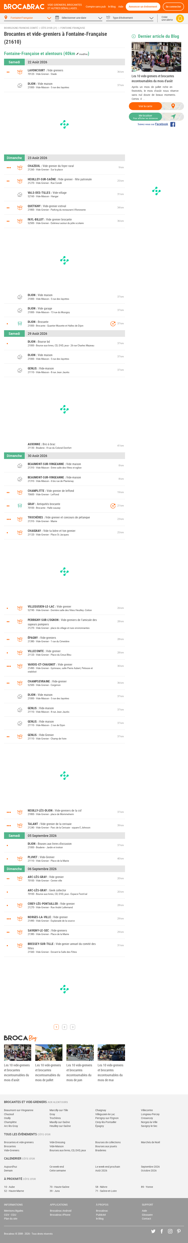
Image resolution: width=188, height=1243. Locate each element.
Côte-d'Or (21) (49, 28)
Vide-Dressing (57, 1142)
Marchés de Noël (150, 1142)
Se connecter (173, 6)
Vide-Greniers (11, 1150)
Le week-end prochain (107, 1166)
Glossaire (147, 1214)
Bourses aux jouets (106, 1146)
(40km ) (76, 53)
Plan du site (10, 1218)
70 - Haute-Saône (59, 1187)
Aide (120, 6)
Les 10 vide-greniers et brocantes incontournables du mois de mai (110, 1072)
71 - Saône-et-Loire (106, 1191)
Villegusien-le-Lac (105, 1114)
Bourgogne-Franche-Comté (21, 28)
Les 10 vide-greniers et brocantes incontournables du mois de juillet (48, 1072)
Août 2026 (101, 1170)
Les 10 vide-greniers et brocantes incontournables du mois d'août (153, 78)
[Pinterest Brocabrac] (181, 1234)
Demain (8, 1170)
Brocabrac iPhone (60, 1214)
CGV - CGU (10, 1214)
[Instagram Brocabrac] (173, 1234)
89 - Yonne (147, 1187)
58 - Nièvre (101, 1187)
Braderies (100, 1150)
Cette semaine (58, 1170)
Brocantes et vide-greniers (19, 1142)
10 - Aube (9, 1187)
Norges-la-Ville (149, 1122)
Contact (146, 1218)
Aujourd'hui (10, 1166)
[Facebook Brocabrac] (164, 1234)
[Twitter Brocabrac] (156, 1234)
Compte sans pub (96, 6)
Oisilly (7, 1118)
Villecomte (147, 1110)
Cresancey (147, 1118)
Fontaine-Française (72, 28)
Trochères (55, 1118)
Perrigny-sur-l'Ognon (107, 1118)
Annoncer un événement (143, 6)
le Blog (112, 6)
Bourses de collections (108, 1142)
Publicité (101, 1214)
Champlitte (10, 1122)
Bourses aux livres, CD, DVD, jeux (68, 1150)
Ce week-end (57, 1166)
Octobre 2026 (149, 1170)
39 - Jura (55, 1191)
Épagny (99, 1126)
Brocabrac (102, 1210)
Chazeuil (9, 1114)
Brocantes (10, 1146)
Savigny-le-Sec (149, 1126)
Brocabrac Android (60, 1210)
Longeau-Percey (150, 1114)
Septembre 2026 (150, 1166)
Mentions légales (13, 1210)
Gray (52, 1114)
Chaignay (100, 1110)
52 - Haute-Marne (14, 1191)
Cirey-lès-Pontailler (105, 1122)
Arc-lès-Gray (11, 1126)
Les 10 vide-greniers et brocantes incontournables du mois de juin (79, 1072)
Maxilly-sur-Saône (60, 1122)
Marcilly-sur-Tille (59, 1110)
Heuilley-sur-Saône (60, 1126)
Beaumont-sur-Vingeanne (18, 1110)
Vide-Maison (57, 1146)
